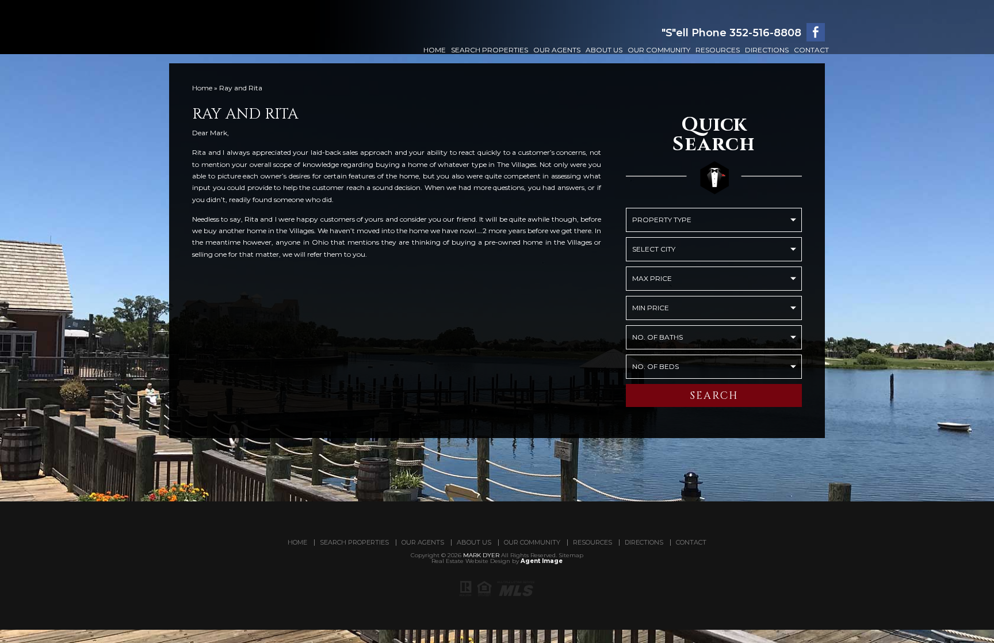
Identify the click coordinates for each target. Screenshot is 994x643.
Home (434, 49)
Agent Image (542, 561)
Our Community (659, 49)
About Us (604, 49)
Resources (717, 49)
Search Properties (489, 49)
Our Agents (556, 49)
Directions (767, 49)
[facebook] (815, 32)
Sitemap (571, 555)
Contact (811, 49)
